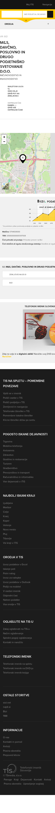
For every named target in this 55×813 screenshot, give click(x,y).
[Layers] (5, 185)
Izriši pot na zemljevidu (13, 94)
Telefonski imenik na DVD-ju (18, 668)
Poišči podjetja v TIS (14, 402)
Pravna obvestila (11, 751)
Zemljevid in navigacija (15, 407)
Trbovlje (7, 538)
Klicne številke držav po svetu (19, 420)
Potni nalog (9, 573)
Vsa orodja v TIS (11, 604)
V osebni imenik (11, 591)
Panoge (8, 779)
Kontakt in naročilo (13, 642)
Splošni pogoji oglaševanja (17, 638)
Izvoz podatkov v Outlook (16, 582)
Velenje (7, 525)
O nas (6, 737)
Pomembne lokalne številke (18, 415)
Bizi (5, 711)
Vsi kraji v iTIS (10, 543)
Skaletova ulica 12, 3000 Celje (15, 88)
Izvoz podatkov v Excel (15, 564)
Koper (6, 521)
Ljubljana (8, 503)
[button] (8, 4)
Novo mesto (9, 529)
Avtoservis (8, 450)
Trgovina (7, 441)
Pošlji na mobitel (12, 586)
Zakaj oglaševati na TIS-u (16, 629)
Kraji (16, 779)
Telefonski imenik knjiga (16, 672)
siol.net (7, 702)
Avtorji (6, 746)
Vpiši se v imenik (12, 393)
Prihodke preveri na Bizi (32, 239)
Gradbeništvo (10, 468)
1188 (5, 716)
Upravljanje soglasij (33, 783)
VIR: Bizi (4, 36)
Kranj (6, 516)
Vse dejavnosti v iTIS (14, 481)
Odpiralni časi (10, 595)
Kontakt (38, 779)
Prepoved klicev (11, 755)
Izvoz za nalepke (12, 577)
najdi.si (7, 707)
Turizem (7, 463)
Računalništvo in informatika (18, 477)
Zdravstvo (8, 455)
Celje (6, 512)
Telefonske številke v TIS (16, 411)
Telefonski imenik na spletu (17, 664)
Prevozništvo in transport (16, 472)
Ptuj (5, 534)
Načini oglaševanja (13, 633)
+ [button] (4, 137)
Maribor (7, 507)
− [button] (4, 142)
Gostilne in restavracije (15, 459)
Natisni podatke (11, 600)
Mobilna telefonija (12, 446)
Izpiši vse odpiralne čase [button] (15, 108)
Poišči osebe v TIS (12, 398)
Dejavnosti (26, 779)
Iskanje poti (9, 569)
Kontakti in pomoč (12, 742)
